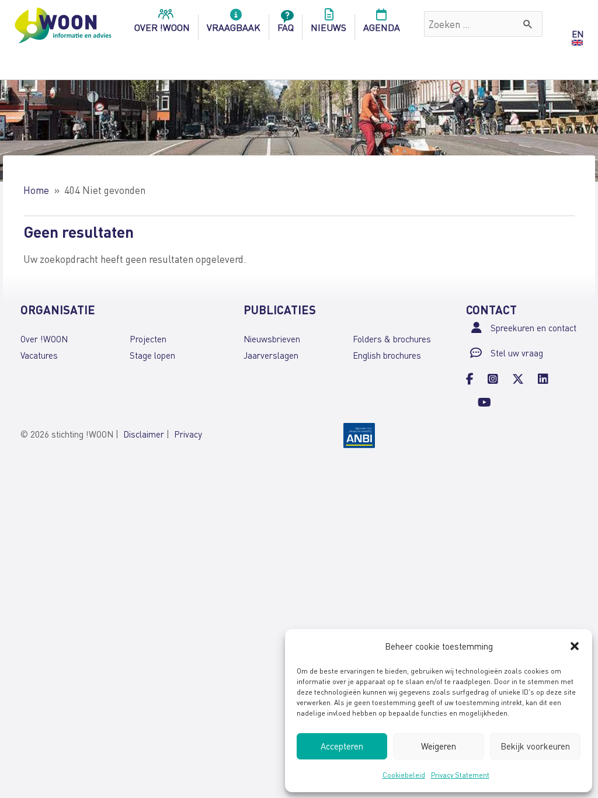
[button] (574, 646)
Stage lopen (152, 355)
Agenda (381, 27)
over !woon (162, 27)
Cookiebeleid (404, 775)
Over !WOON (44, 339)
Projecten (148, 339)
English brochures (387, 355)
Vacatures (39, 355)
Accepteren (342, 746)
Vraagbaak (233, 27)
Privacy (188, 434)
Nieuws (328, 27)
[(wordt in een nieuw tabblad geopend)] (359, 434)
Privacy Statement (460, 775)
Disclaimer (143, 434)
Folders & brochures (392, 339)
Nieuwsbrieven (272, 339)
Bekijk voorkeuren (535, 746)
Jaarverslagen (271, 355)
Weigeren (438, 746)
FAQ (285, 27)
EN (577, 34)
